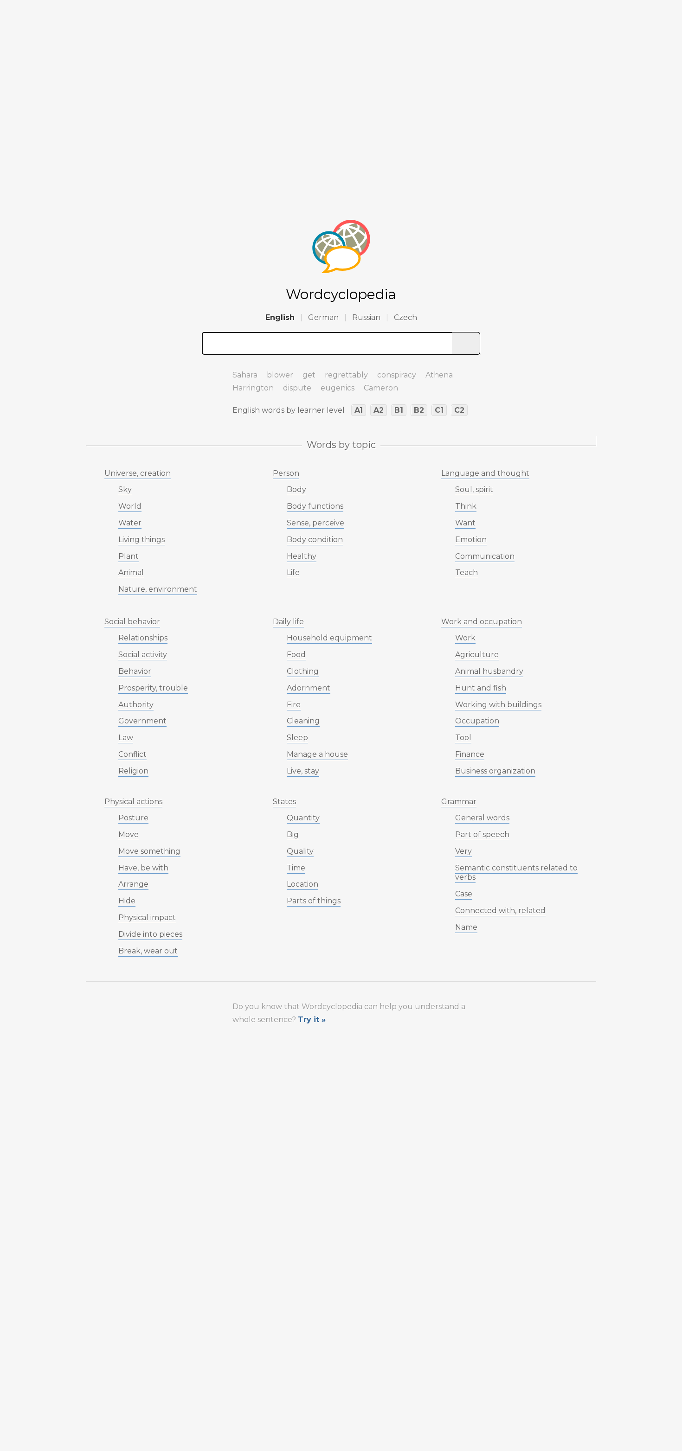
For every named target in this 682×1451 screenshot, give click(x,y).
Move (128, 834)
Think (465, 506)
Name (466, 927)
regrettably (346, 375)
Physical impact (147, 917)
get (308, 375)
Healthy (301, 556)
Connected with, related (500, 910)
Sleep (297, 737)
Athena (439, 375)
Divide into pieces (150, 934)
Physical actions (133, 801)
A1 (358, 410)
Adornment (308, 688)
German (323, 317)
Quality (300, 851)
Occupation (477, 720)
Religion (133, 771)
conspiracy (396, 375)
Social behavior (132, 621)
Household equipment (329, 637)
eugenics (337, 388)
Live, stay (303, 771)
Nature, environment (157, 589)
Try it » (312, 1019)
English (280, 317)
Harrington (253, 388)
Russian (366, 317)
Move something (149, 851)
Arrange (133, 884)
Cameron (381, 388)
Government (142, 720)
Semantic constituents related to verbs (516, 872)
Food (296, 654)
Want (465, 522)
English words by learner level (288, 410)
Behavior (134, 671)
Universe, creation (137, 473)
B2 (419, 410)
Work (465, 637)
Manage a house (317, 754)
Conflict (132, 754)
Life (293, 572)
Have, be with (143, 867)
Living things (141, 539)
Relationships (142, 637)
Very (463, 851)
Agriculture (477, 654)
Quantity (303, 817)
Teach (466, 572)
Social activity (142, 654)
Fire (294, 704)
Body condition (315, 539)
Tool (463, 737)
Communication (485, 556)
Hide (126, 900)
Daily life (288, 621)
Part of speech (482, 834)
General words (482, 817)
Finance (469, 754)
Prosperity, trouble (153, 688)
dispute (297, 388)
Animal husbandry (489, 671)
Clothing (303, 671)
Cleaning (303, 720)
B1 (398, 410)
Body (296, 489)
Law (125, 737)
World (130, 506)
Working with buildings (498, 704)
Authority (136, 704)
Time (296, 867)
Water (130, 522)
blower (280, 375)
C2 (459, 410)
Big (293, 834)
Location (302, 884)
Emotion (471, 539)
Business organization (495, 771)
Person (286, 473)
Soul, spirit (474, 489)
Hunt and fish (480, 688)
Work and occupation (481, 621)
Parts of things (314, 900)
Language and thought (485, 473)
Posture (133, 817)
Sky (125, 489)
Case (463, 893)
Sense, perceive (315, 522)
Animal (131, 572)
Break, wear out (148, 950)
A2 (378, 410)
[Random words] (211, 371)
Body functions (315, 506)
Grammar (458, 801)
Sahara (244, 375)
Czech (405, 317)
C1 (439, 410)
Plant (128, 556)
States (284, 801)
